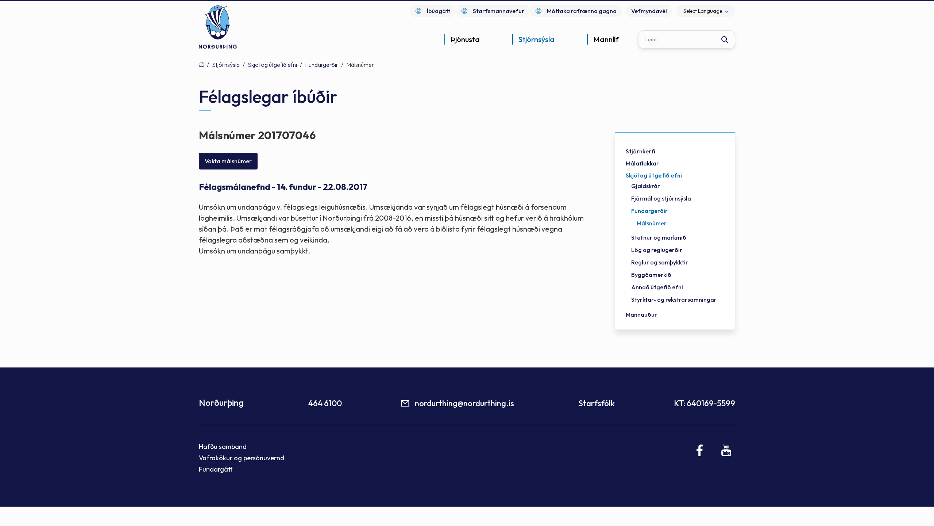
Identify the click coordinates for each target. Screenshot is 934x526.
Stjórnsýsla (226, 64)
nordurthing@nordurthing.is (464, 403)
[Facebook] (700, 450)
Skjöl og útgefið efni (272, 64)
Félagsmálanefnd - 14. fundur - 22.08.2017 (283, 187)
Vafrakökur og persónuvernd (241, 458)
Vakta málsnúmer (228, 161)
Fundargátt (216, 469)
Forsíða (201, 64)
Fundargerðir (321, 64)
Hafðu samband (223, 446)
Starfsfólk (596, 403)
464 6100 (325, 403)
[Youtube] (726, 450)
